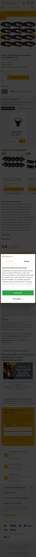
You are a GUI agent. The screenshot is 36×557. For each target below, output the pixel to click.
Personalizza (17, 299)
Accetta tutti (18, 293)
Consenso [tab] (9, 261)
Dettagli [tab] (26, 261)
